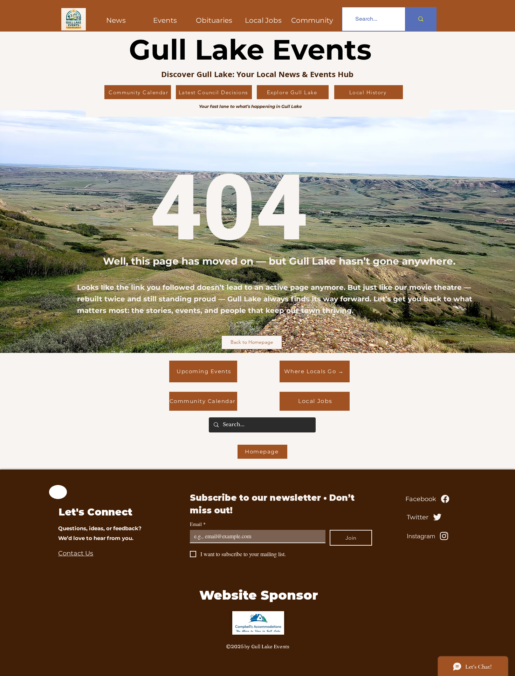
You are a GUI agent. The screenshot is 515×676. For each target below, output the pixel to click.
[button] (312, 20)
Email (198, 524)
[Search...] (420, 19)
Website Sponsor (258, 595)
